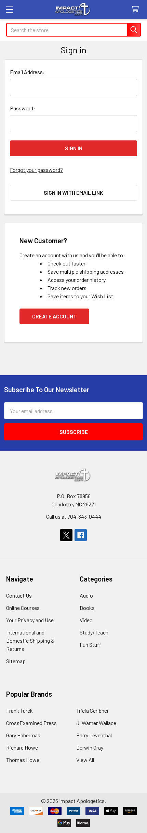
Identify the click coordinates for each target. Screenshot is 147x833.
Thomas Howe (22, 759)
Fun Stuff (90, 644)
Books (87, 607)
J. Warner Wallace (96, 723)
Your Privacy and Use (30, 620)
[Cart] (136, 9)
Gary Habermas (23, 735)
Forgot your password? (36, 169)
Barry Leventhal (94, 735)
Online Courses (23, 607)
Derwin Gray (89, 747)
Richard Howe (22, 747)
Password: (22, 108)
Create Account (54, 316)
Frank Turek (19, 710)
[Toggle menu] (9, 9)
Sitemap (16, 661)
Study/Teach (94, 632)
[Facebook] (81, 535)
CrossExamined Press (31, 723)
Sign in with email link (73, 192)
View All (85, 759)
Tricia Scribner (92, 710)
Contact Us (19, 595)
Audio (86, 595)
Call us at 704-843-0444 (73, 516)
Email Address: (27, 72)
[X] (66, 535)
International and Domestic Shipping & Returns (30, 640)
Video (86, 620)
